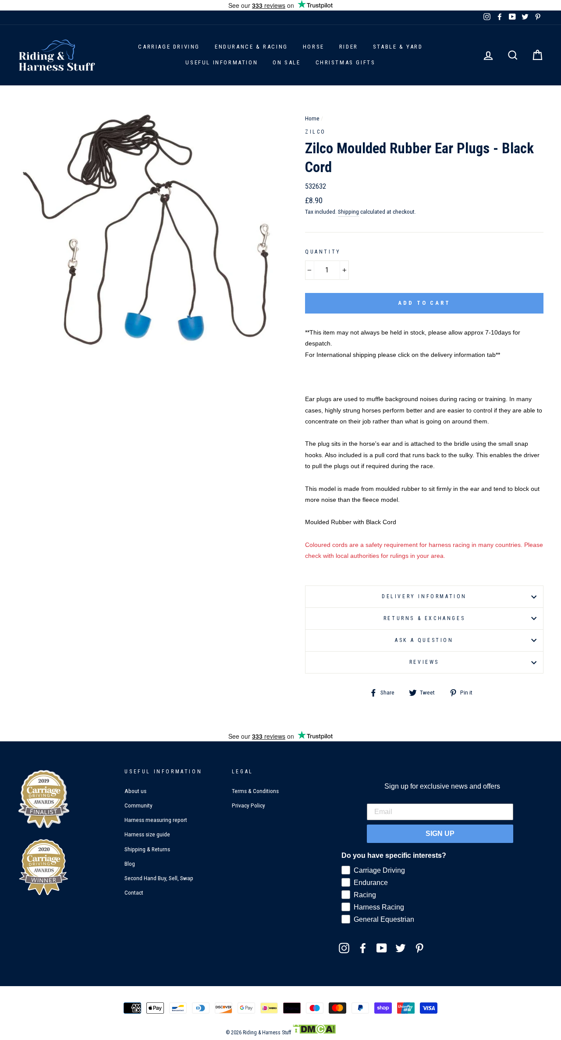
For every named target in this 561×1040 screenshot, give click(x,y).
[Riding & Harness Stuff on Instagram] (344, 947)
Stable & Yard (398, 46)
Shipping (348, 211)
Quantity (323, 252)
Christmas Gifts (346, 62)
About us (135, 790)
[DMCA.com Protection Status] (314, 1032)
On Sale (286, 62)
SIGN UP (440, 833)
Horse (313, 46)
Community (138, 805)
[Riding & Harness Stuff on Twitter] (400, 947)
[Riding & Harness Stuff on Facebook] (363, 947)
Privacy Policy (248, 805)
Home (312, 118)
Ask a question (424, 640)
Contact (133, 892)
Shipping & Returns (147, 849)
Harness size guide (147, 834)
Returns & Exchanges (424, 618)
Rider (348, 46)
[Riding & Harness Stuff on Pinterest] (419, 947)
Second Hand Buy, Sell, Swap (158, 877)
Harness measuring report (155, 819)
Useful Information (221, 62)
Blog (129, 863)
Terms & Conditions (255, 790)
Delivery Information (424, 596)
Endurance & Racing (251, 46)
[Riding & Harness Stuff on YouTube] (381, 947)
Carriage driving (169, 46)
